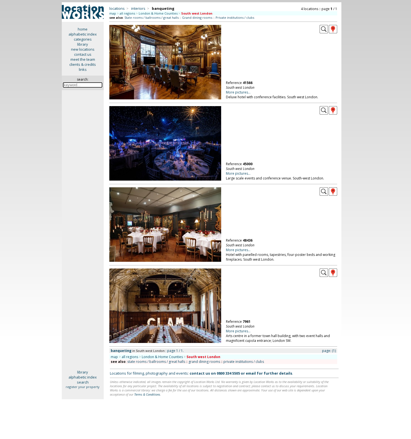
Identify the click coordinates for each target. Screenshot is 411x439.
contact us (82, 54)
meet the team (82, 59)
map (112, 13)
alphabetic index (82, 34)
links (83, 69)
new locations (83, 49)
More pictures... (238, 92)
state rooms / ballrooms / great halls (156, 361)
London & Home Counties (158, 13)
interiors (138, 8)
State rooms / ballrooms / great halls (151, 17)
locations (117, 8)
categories (83, 39)
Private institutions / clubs (235, 17)
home (83, 29)
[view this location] (324, 31)
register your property (83, 387)
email (251, 373)
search (83, 382)
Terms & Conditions (147, 394)
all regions (127, 13)
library (82, 44)
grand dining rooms (204, 361)
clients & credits (82, 64)
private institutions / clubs (243, 361)
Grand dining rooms (197, 17)
